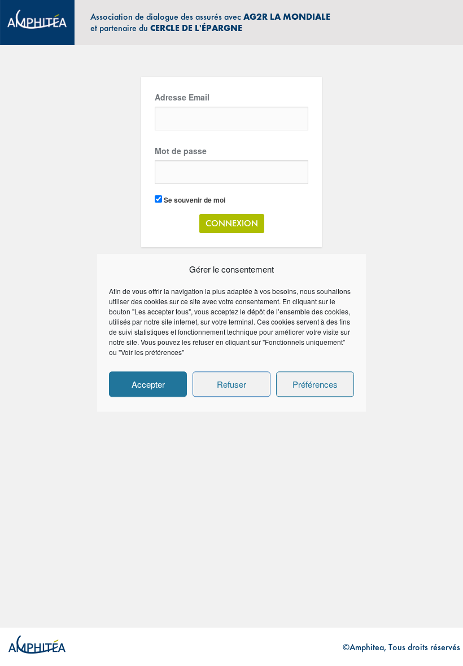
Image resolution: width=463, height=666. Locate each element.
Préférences (315, 384)
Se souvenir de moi (193, 200)
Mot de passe (181, 150)
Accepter (148, 384)
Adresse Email (182, 97)
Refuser (231, 384)
